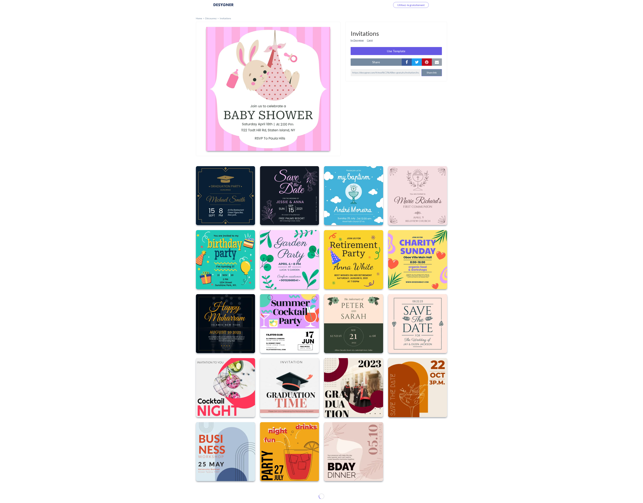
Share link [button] (432, 72)
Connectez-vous (377, 5)
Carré (370, 40)
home (199, 18)
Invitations (225, 18)
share (376, 62)
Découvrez (211, 18)
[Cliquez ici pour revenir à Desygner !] (223, 7)
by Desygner (357, 40)
